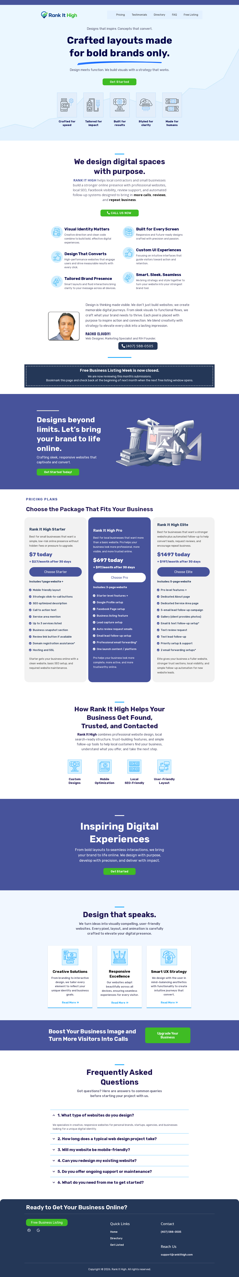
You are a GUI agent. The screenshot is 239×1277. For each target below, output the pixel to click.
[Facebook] (29, 1230)
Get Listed (117, 1244)
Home (114, 1231)
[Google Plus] (38, 1230)
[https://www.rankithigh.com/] (71, 15)
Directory (116, 1238)
